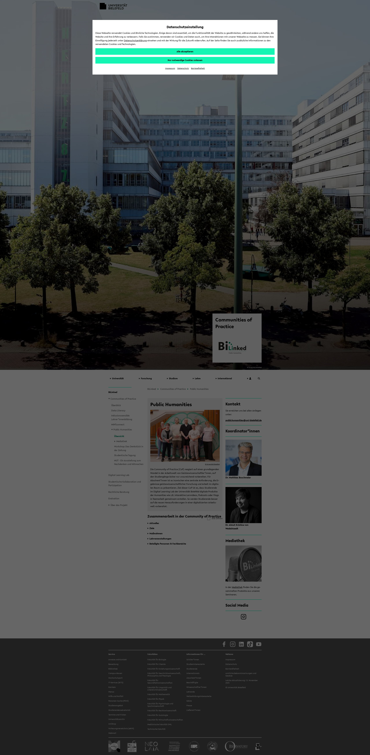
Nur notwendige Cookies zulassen (185, 60)
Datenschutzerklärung (135, 40)
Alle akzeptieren (185, 51)
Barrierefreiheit (198, 68)
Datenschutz (183, 68)
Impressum (170, 68)
